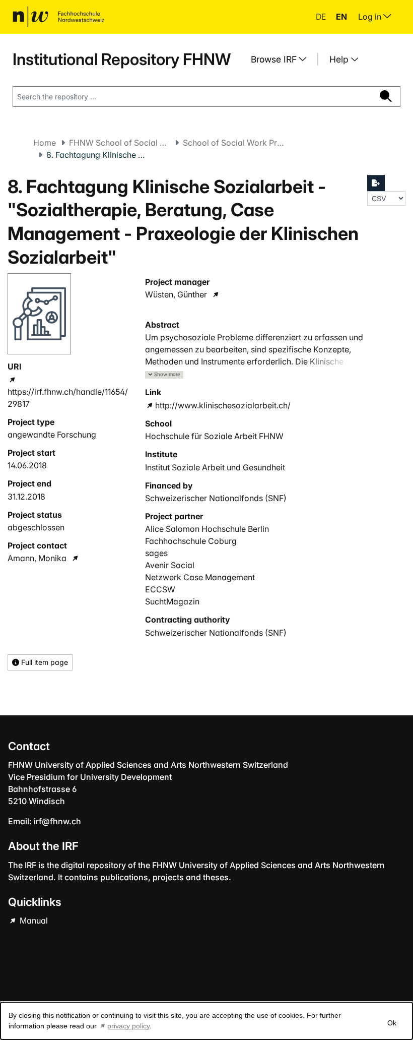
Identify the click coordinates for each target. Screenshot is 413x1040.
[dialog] (206, 1021)
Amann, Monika (37, 558)
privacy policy (128, 1026)
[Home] (58, 16)
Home (44, 143)
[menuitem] (282, 59)
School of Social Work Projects (233, 143)
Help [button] (340, 59)
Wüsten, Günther (176, 294)
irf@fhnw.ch (57, 821)
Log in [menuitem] (370, 17)
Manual (33, 920)
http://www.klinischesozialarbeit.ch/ (222, 405)
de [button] (322, 17)
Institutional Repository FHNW (122, 59)
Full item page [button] (43, 662)
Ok (391, 1023)
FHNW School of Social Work (119, 143)
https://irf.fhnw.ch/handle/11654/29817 (68, 398)
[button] (164, 375)
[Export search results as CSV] (376, 183)
